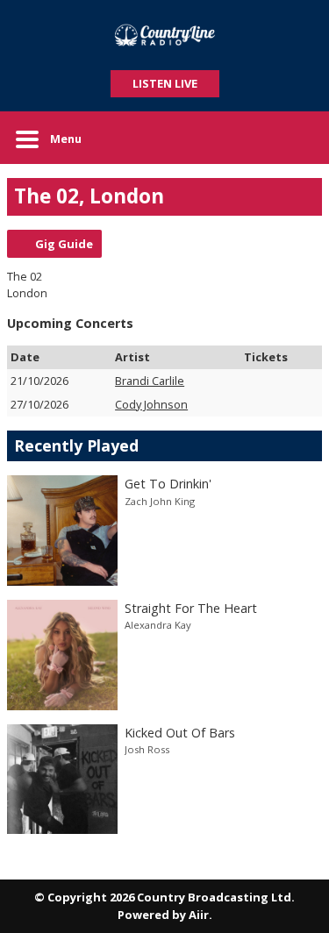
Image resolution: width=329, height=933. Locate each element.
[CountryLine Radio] (164, 35)
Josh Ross (147, 749)
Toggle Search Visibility (295, 137)
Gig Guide (64, 244)
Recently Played (76, 445)
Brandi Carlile (149, 380)
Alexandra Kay (158, 624)
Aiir (199, 914)
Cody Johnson (151, 404)
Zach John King (160, 501)
